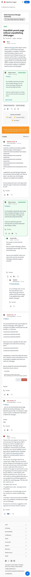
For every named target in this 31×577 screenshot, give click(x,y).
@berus (8, 76)
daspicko (15, 279)
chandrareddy (13, 238)
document (15, 453)
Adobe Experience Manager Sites (8, 7)
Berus (8, 41)
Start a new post (13, 131)
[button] (8, 38)
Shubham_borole (11, 141)
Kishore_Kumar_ (12, 72)
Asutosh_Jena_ (10, 314)
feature (13, 47)
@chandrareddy (15, 284)
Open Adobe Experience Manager (15, 19)
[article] (15, 168)
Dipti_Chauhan (10, 400)
